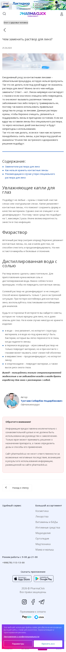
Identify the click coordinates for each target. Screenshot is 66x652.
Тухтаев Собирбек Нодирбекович (41, 400)
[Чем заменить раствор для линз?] (33, 61)
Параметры (18, 643)
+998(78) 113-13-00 (13, 562)
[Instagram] (24, 602)
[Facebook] (33, 602)
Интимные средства (47, 527)
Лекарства (41, 516)
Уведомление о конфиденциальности (21, 636)
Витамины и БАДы (46, 522)
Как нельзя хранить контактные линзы (26, 170)
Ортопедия (42, 538)
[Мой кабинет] (62, 14)
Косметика (42, 511)
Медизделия (42, 533)
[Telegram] (42, 602)
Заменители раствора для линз (22, 166)
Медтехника (42, 544)
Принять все (48, 643)
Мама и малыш (44, 549)
